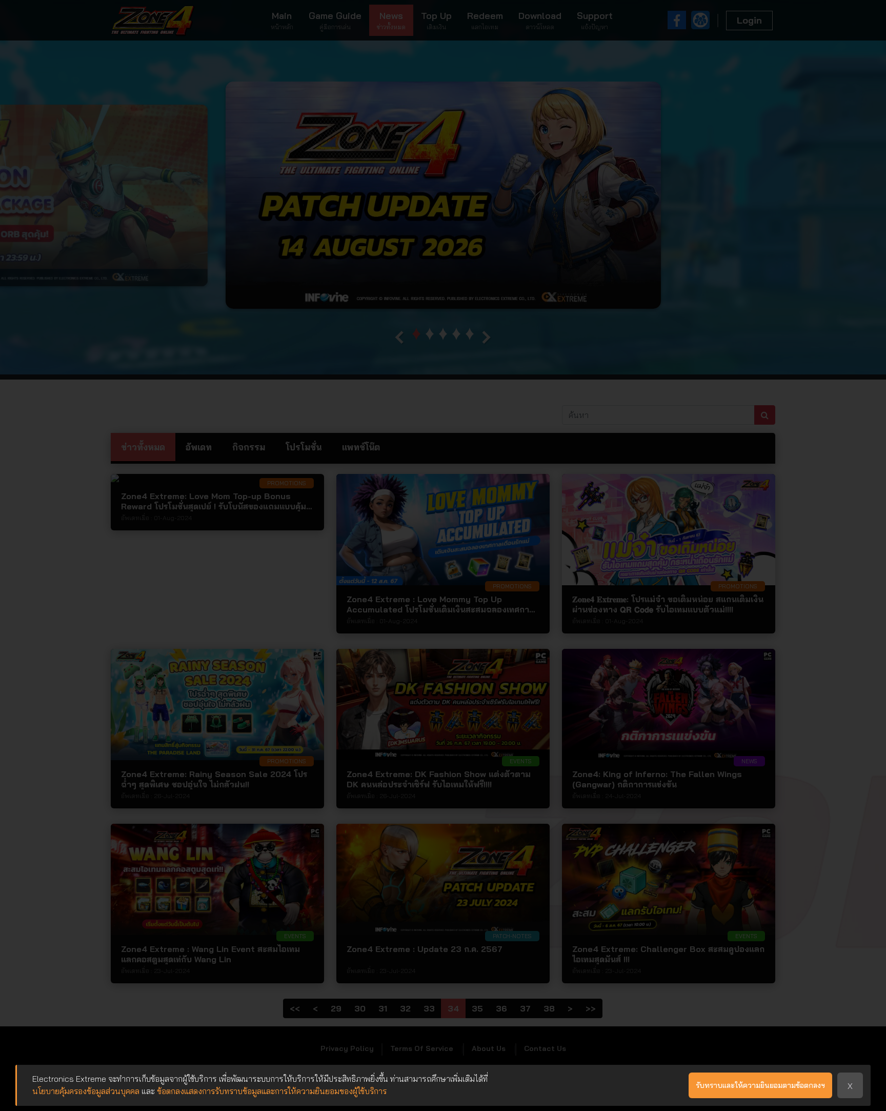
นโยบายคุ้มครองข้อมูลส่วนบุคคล (85, 1091)
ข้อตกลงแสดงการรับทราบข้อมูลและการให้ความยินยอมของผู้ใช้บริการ (272, 1091)
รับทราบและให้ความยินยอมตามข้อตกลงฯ (760, 1085)
